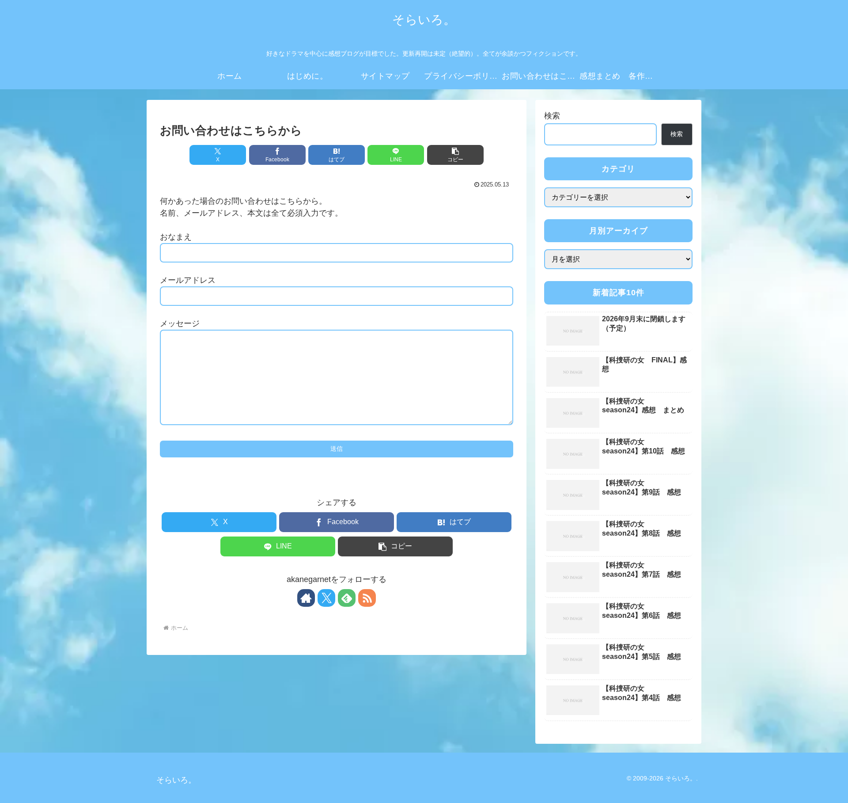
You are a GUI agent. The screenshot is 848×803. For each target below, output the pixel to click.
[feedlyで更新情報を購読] (347, 598)
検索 (552, 115)
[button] (455, 155)
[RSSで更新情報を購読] (367, 598)
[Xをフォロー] (326, 598)
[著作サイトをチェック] (306, 598)
